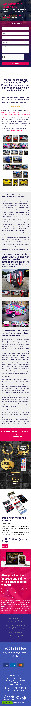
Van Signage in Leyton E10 (15, 627)
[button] (3, 559)
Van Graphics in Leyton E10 (15, 620)
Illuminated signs (17, 112)
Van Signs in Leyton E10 (15, 632)
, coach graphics (24, 116)
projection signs (8, 114)
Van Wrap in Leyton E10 (15, 618)
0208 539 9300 (15, 649)
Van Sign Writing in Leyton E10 (15, 629)
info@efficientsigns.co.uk (15, 652)
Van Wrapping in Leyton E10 (15, 636)
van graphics (8, 112)
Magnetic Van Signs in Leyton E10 (15, 625)
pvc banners (23, 114)
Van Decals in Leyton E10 (15, 634)
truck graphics (10, 116)
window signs (16, 114)
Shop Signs (17, 116)
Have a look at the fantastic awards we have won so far (15, 434)
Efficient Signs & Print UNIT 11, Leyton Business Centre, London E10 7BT (15, 682)
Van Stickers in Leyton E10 (15, 622)
